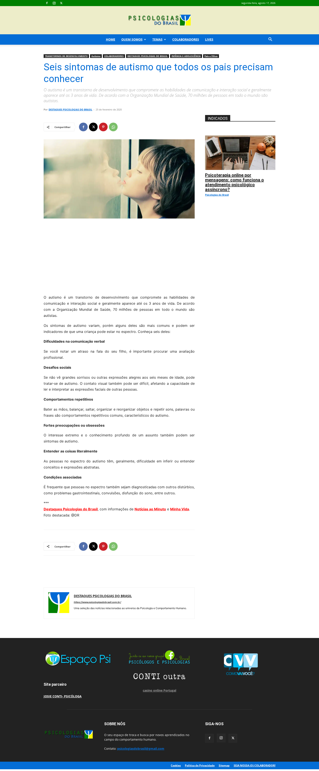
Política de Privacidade (200, 765)
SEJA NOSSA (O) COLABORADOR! (254, 765)
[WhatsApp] (113, 127)
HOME (110, 39)
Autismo (95, 56)
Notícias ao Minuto (150, 509)
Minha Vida (179, 509)
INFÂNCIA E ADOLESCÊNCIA (186, 56)
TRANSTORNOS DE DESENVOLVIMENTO (66, 56)
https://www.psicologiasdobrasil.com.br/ (97, 602)
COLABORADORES (185, 39)
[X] (61, 3)
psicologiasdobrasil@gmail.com (140, 748)
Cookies (176, 765)
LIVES (209, 39)
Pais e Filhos (211, 56)
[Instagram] (54, 3)
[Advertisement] (119, 255)
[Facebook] (47, 3)
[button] (270, 40)
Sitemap (224, 765)
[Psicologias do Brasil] (159, 20)
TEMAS (157, 39)
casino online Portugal (159, 690)
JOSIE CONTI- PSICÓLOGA (63, 696)
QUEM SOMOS (132, 39)
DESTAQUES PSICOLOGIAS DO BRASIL (147, 56)
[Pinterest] (103, 127)
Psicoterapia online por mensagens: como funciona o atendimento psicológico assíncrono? (234, 182)
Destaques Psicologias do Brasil (71, 509)
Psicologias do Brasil (217, 194)
